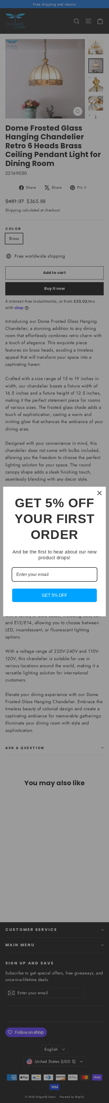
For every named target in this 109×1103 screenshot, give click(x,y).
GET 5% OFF (54, 595)
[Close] (99, 493)
